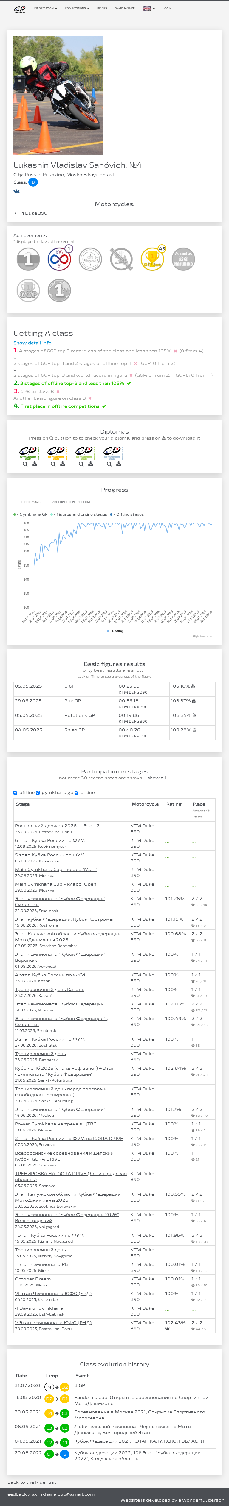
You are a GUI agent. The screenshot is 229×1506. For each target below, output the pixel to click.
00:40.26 (129, 729)
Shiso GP (74, 729)
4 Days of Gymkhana (39, 1307)
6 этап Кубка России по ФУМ (50, 840)
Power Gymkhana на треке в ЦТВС (55, 1123)
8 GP (69, 686)
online (88, 792)
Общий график (29, 502)
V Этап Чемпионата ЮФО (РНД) (53, 1322)
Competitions (75, 8)
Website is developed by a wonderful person (172, 1499)
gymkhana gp (57, 792)
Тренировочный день (40, 1053)
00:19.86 (129, 715)
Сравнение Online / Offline (70, 502)
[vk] (16, 190)
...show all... (157, 777)
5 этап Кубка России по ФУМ (50, 854)
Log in (167, 8)
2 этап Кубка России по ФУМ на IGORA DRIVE (69, 1138)
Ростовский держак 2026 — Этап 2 (57, 825)
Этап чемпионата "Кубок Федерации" (60, 1003)
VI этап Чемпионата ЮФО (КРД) (53, 1293)
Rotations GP (79, 715)
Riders (102, 8)
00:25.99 (129, 686)
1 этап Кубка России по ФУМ (49, 1235)
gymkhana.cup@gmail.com (63, 1493)
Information (44, 8)
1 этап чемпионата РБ (41, 1264)
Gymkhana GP (125, 8)
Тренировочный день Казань (49, 989)
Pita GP (72, 700)
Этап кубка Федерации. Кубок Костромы (64, 919)
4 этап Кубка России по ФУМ (50, 974)
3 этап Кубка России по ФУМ (50, 1038)
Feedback (15, 1493)
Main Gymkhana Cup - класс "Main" (56, 869)
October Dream (33, 1278)
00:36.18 (129, 700)
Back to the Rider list (31, 1482)
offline (27, 792)
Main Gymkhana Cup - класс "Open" (56, 883)
